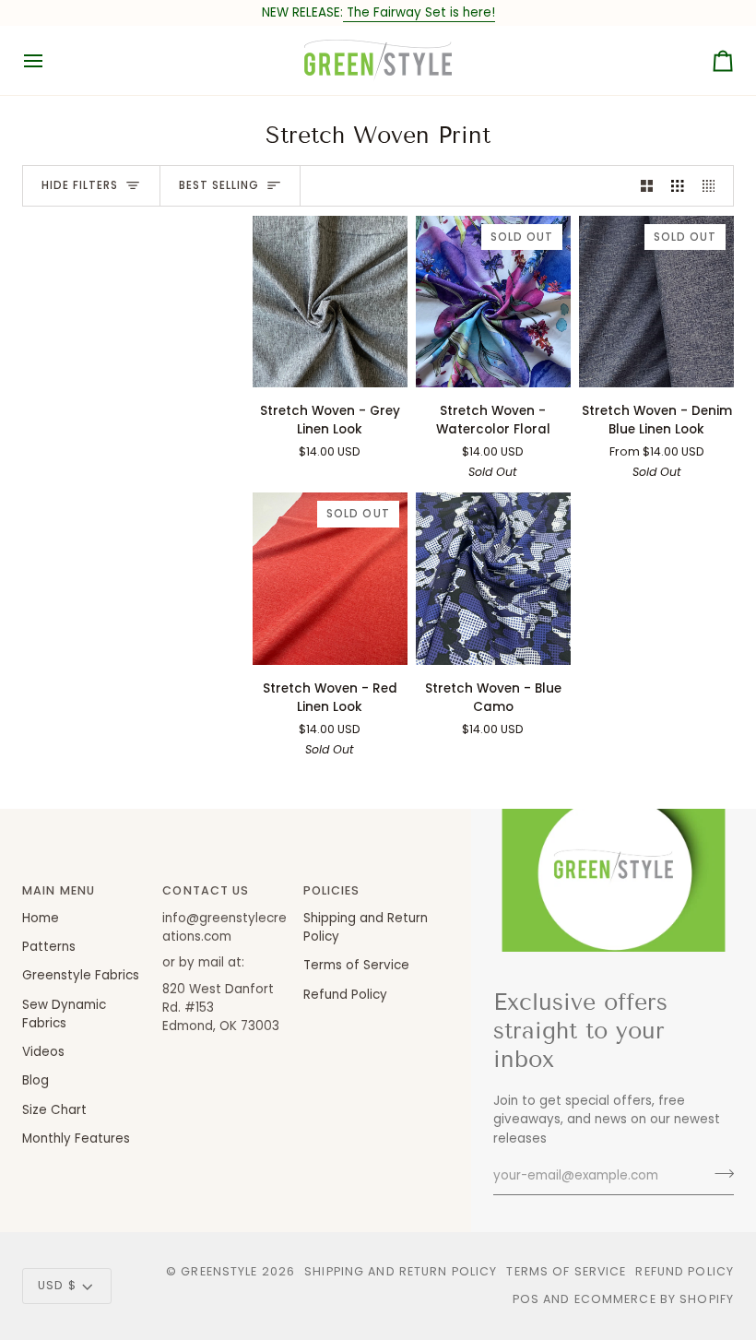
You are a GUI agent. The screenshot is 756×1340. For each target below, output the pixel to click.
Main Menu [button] (58, 890)
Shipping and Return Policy (400, 1271)
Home (40, 918)
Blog (35, 1080)
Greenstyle (219, 1271)
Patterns (49, 946)
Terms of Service (356, 965)
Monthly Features (76, 1138)
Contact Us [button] (205, 890)
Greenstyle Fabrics (80, 975)
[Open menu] (49, 60)
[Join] (718, 1174)
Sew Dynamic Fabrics (64, 1014)
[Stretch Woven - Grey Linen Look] (330, 301)
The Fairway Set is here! (419, 12)
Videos (43, 1052)
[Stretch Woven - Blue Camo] (493, 578)
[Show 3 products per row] (677, 186)
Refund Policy (345, 994)
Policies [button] (331, 890)
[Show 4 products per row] (713, 186)
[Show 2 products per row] (647, 186)
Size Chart (54, 1110)
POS (526, 1299)
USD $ (57, 1285)
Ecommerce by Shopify (654, 1299)
